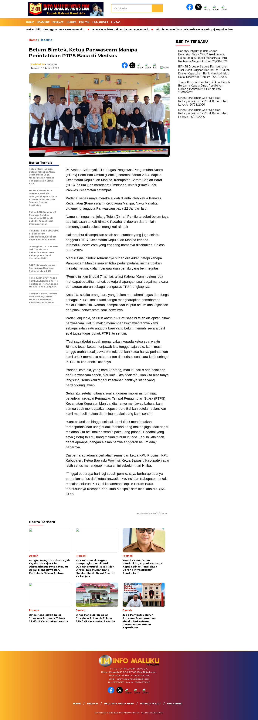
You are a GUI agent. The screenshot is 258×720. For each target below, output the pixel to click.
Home (30, 22)
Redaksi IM (38, 64)
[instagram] (208, 9)
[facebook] (190, 9)
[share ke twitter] (133, 67)
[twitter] (199, 9)
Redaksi (92, 703)
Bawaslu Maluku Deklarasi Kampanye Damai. (103, 29)
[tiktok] (225, 9)
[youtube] (216, 9)
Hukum (71, 22)
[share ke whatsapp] (141, 67)
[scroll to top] (247, 714)
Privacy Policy (150, 703)
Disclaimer (174, 703)
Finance (58, 22)
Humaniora (100, 22)
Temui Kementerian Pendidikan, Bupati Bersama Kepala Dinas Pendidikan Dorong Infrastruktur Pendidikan (204, 85)
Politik (84, 22)
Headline (43, 22)
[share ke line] (156, 67)
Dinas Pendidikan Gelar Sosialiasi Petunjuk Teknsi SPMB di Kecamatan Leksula (202, 101)
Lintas (115, 22)
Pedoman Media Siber (119, 703)
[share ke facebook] (125, 67)
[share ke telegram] (149, 67)
